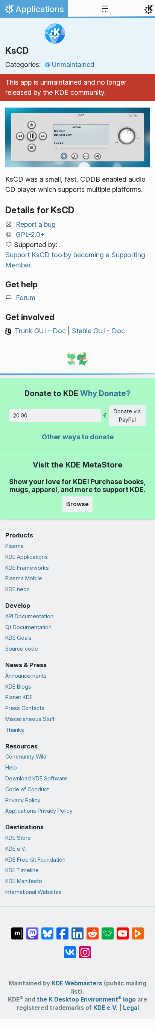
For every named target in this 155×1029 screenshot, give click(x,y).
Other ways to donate (78, 437)
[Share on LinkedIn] (77, 930)
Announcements (26, 675)
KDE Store (18, 838)
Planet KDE (19, 697)
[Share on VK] (70, 948)
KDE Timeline (22, 870)
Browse (77, 504)
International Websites (33, 892)
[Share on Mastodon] (32, 930)
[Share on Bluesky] (47, 930)
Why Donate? (105, 393)
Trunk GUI (30, 331)
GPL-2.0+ (30, 234)
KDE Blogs (18, 686)
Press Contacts (24, 708)
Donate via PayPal (127, 415)
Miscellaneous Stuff (30, 719)
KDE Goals (18, 637)
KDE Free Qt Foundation (35, 859)
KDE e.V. (15, 848)
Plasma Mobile (23, 578)
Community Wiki (25, 756)
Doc (59, 331)
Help (11, 767)
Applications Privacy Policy (39, 810)
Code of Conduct (27, 789)
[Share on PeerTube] (138, 930)
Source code (21, 648)
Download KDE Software (36, 778)
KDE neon (17, 589)
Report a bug (36, 224)
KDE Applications (26, 557)
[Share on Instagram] (85, 948)
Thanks (14, 730)
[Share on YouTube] (123, 930)
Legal (131, 1007)
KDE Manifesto (23, 881)
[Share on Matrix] (17, 930)
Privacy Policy (22, 800)
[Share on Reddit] (93, 930)
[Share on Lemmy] (108, 930)
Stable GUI (88, 331)
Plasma (14, 546)
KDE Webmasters (77, 983)
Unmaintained (73, 64)
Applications (33, 11)
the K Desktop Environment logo (86, 999)
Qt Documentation (28, 627)
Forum (25, 298)
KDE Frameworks (27, 568)
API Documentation (29, 616)
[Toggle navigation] (105, 9)
